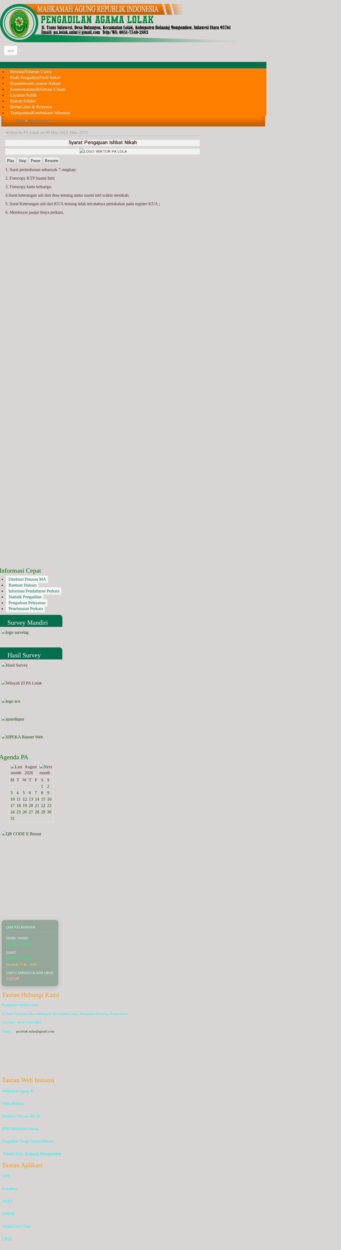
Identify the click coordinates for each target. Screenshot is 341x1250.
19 (25, 805)
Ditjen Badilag (13, 1104)
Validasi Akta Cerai (16, 1226)
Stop (22, 160)
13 (31, 799)
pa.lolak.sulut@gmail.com (35, 1031)
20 (31, 805)
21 (37, 805)
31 (12, 818)
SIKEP (7, 1201)
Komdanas (10, 1189)
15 (43, 799)
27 (31, 812)
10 (12, 799)
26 (25, 812)
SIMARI (8, 1214)
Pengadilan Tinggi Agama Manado (28, 1141)
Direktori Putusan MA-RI (21, 1116)
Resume (51, 160)
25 (19, 812)
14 (37, 799)
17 (12, 805)
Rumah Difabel (39, 121)
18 (19, 805)
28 (37, 812)
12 (25, 799)
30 (49, 812)
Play (10, 160)
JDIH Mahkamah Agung (20, 1129)
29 (43, 812)
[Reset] (20, 51)
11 (19, 799)
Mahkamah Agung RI (18, 1091)
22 (43, 805)
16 (49, 799)
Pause (35, 160)
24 (12, 812)
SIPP (6, 1176)
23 (49, 805)
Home (20, 121)
